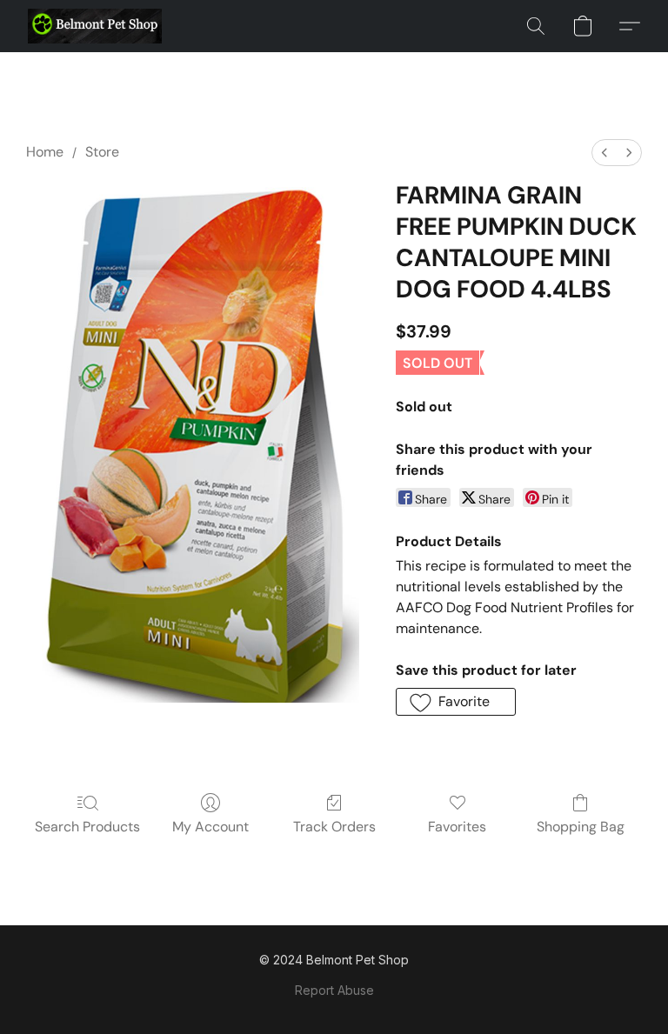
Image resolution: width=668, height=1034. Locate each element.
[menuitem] (604, 152)
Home (44, 152)
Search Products (87, 826)
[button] (95, 26)
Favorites (457, 826)
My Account (210, 826)
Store (102, 152)
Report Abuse (334, 990)
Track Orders (334, 826)
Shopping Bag (581, 826)
